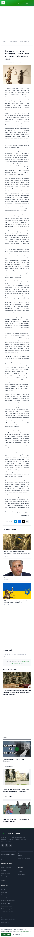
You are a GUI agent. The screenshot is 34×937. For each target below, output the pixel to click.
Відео (3, 880)
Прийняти (6, 934)
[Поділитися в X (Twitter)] (23, 521)
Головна (4, 41)
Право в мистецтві (6, 867)
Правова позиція (23, 41)
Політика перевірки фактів (8, 900)
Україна (20, 871)
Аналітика (3, 870)
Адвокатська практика (24, 863)
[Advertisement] (17, 23)
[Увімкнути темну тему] (18, 2)
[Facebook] (6, 845)
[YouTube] (10, 845)
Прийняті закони (5, 857)
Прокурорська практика (24, 858)
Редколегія (4, 892)
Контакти (3, 895)
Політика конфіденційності (8, 909)
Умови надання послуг (7, 911)
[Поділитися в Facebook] (19, 521)
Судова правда (8, 766)
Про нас (3, 889)
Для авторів (4, 897)
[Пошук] (22, 2)
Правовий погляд (13, 41)
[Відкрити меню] (27, 3)
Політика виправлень (6, 906)
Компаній (20, 877)
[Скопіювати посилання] (27, 521)
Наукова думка (5, 876)
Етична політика (5, 903)
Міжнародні (21, 874)
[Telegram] (2, 845)
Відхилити (16, 934)
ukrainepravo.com (5, 922)
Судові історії (7, 796)
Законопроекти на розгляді (8, 854)
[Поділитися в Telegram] (15, 521)
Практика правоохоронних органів (25, 854)
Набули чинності (5, 859)
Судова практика (22, 861)
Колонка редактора (10, 669)
